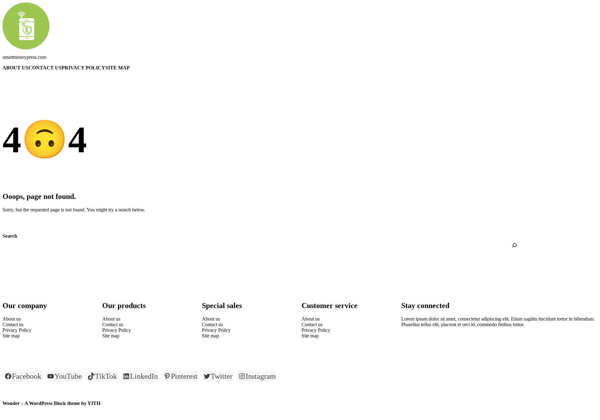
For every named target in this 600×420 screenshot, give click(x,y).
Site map (117, 67)
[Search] (514, 245)
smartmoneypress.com (24, 57)
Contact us (45, 67)
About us (15, 67)
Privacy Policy (83, 67)
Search (9, 236)
